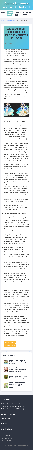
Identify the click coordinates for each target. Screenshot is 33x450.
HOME (3, 12)
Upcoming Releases (10, 345)
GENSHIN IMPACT (10, 13)
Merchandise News (10, 342)
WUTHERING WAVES (27, 13)
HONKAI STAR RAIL (18, 14)
